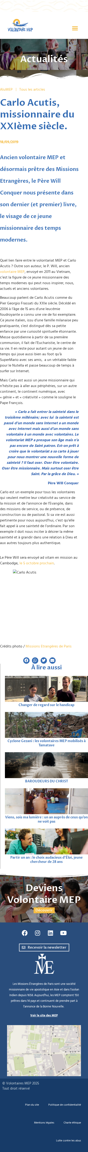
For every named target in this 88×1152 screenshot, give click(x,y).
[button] (75, 28)
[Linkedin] (50, 933)
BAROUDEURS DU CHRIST (46, 781)
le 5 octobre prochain (36, 563)
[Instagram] (37, 933)
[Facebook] (25, 933)
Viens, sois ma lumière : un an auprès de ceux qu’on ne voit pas (46, 819)
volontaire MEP (12, 271)
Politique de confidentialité (64, 1105)
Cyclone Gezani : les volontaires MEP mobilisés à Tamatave (47, 743)
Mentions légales (44, 1123)
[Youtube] (63, 933)
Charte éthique (72, 1123)
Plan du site (32, 1105)
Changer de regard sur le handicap (46, 705)
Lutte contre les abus (68, 1141)
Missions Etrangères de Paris (49, 646)
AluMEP (6, 89)
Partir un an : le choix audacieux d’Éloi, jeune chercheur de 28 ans (46, 859)
